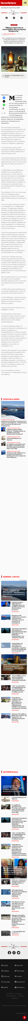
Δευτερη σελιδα (10, 772)
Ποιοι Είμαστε (9, 993)
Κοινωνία (19, 965)
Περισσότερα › (23, 580)
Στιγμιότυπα (20, 982)
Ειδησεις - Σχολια (11, 576)
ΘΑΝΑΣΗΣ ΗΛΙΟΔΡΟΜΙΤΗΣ (9, 34)
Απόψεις (6, 971)
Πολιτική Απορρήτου (11, 996)
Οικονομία (6, 982)
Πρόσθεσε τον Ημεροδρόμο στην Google (14, 76)
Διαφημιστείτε (14, 998)
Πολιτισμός (20, 971)
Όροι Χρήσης (18, 993)
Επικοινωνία (21, 996)
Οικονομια (14, 25)
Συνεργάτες (20, 987)
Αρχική (5, 965)
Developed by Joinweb (21, 1013)
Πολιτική (6, 976)
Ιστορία (19, 976)
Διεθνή (5, 987)
